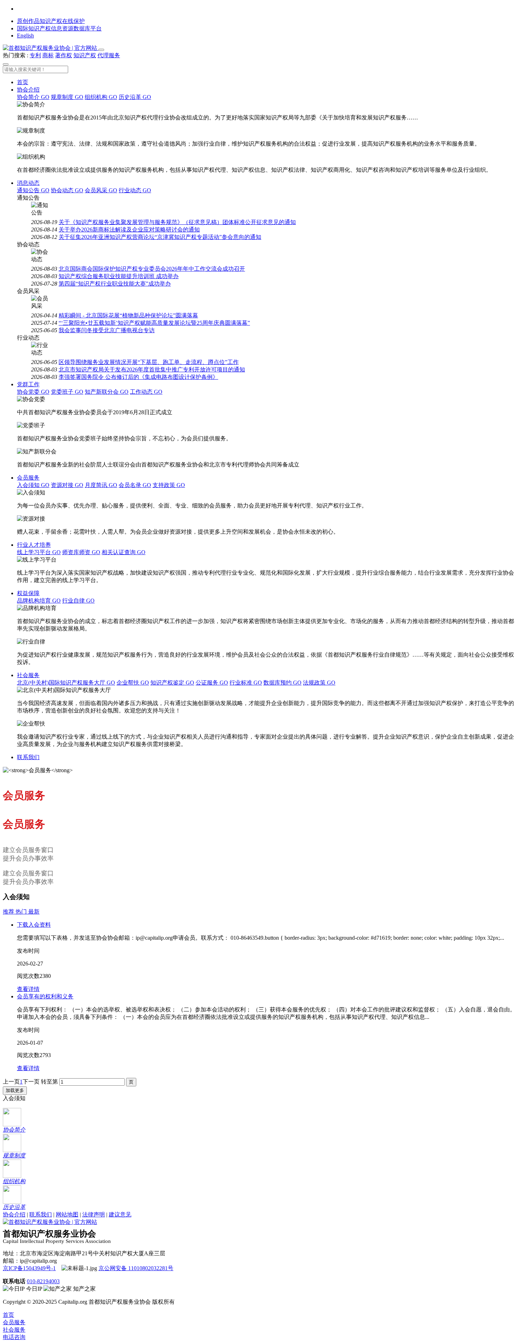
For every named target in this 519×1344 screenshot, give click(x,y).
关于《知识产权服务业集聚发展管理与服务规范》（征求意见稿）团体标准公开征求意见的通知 (177, 222)
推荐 (9, 912)
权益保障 (28, 593)
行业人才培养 (34, 545)
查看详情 (28, 989)
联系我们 (28, 757)
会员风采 (101, 190)
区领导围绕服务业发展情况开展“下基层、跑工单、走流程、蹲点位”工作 (149, 362)
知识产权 (84, 55)
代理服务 (108, 55)
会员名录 (135, 485)
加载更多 (15, 1090)
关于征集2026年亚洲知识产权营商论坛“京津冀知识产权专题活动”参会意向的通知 (160, 237)
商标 (48, 55)
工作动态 (146, 392)
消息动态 (28, 183)
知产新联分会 (107, 392)
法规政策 (319, 683)
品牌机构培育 (39, 601)
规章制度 (67, 97)
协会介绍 (28, 90)
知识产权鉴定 (172, 683)
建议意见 (120, 1214)
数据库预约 (282, 683)
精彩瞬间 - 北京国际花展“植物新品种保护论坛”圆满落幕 (128, 315)
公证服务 (212, 683)
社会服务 (28, 675)
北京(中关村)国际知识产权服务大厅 (66, 683)
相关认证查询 (123, 552)
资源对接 (67, 485)
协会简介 (33, 97)
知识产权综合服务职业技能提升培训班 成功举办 (119, 276)
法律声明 (93, 1214)
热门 (22, 912)
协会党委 (33, 392)
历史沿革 (135, 97)
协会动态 (67, 190)
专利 (35, 55)
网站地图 (67, 1214)
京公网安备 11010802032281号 (136, 1268)
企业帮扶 (133, 683)
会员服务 (28, 478)
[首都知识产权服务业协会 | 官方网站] (51, 48)
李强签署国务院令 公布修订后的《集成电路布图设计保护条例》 (138, 377)
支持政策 (169, 485)
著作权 (63, 55)
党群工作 (28, 384)
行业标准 (245, 683)
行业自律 (78, 601)
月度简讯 (101, 485)
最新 (34, 912)
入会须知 (33, 485)
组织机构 (101, 97)
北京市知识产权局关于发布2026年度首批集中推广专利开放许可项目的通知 (152, 369)
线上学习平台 (39, 552)
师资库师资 (81, 552)
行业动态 (135, 190)
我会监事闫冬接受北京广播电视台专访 (107, 330)
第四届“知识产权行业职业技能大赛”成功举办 (115, 284)
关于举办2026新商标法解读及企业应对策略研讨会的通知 (129, 230)
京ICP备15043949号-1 (29, 1268)
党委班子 (67, 392)
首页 (22, 82)
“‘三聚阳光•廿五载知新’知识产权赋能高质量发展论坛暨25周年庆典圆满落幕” (154, 323)
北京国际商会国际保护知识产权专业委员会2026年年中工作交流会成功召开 (152, 269)
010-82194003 (43, 1281)
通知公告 (33, 190)
